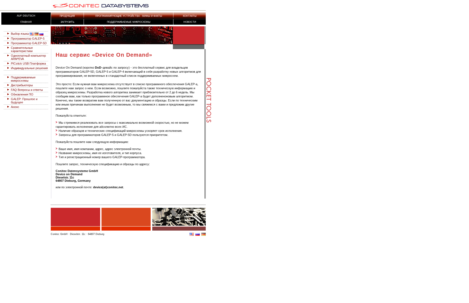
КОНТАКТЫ (190, 16)
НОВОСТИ (189, 22)
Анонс (15, 107)
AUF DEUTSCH (26, 15)
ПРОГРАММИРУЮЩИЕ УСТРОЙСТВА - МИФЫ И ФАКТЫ (128, 16)
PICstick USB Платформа (28, 63)
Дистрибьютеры (22, 85)
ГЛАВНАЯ (26, 22)
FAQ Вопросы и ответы (27, 89)
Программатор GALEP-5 (28, 38)
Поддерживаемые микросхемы (128, 22)
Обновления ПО (22, 94)
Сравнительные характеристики (22, 49)
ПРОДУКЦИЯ (67, 16)
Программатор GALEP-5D (29, 43)
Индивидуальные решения (29, 68)
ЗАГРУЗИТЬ (67, 22)
